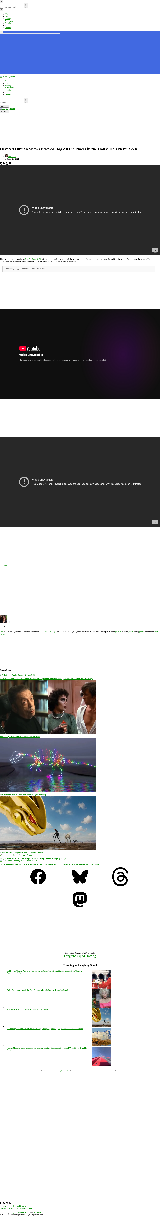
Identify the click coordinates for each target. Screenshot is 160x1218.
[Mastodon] (80, 908)
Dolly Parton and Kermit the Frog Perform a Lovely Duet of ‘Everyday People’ (33, 858)
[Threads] (7, 164)
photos (141, 632)
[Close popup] (2, 32)
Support (8, 92)
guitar (130, 632)
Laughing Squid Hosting (80, 956)
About (7, 81)
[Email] (10, 164)
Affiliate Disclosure (27, 1208)
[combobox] (11, 102)
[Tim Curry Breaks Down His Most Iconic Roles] (48, 733)
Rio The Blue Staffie (33, 259)
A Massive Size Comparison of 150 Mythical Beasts (21, 853)
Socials (8, 90)
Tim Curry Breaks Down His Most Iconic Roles (20, 737)
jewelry (118, 632)
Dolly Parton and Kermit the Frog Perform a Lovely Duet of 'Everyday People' (38, 990)
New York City (49, 632)
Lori (1, 632)
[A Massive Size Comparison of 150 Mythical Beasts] (48, 849)
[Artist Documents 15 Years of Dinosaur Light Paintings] (48, 791)
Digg (5, 565)
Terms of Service (19, 1206)
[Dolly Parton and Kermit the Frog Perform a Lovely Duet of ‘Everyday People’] (16, 855)
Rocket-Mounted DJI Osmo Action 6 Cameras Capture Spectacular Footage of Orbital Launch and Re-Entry (46, 679)
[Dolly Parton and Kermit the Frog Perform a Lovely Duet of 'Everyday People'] (101, 1007)
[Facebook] (1, 164)
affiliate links (64, 1071)
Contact (8, 94)
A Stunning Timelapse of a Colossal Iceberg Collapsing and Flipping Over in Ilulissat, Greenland (45, 1029)
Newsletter (9, 88)
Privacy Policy (6, 1206)
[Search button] (26, 100)
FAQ (7, 83)
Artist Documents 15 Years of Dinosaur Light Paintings (23, 795)
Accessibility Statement (9, 1208)
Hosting (8, 85)
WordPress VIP (39, 1212)
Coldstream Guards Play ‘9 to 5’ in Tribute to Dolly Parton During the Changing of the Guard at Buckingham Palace (49, 864)
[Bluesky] (4, 164)
